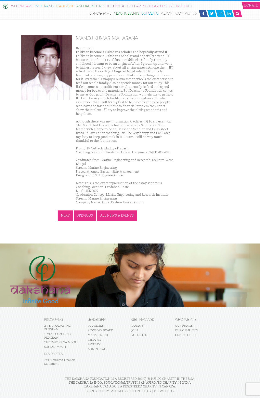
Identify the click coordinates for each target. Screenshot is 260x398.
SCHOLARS (150, 13)
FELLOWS (94, 339)
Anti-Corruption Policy (131, 391)
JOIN (134, 330)
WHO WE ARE (21, 6)
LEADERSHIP (65, 6)
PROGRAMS (44, 6)
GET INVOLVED (180, 6)
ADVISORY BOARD (100, 330)
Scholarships (155, 6)
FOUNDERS (95, 325)
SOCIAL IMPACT (55, 347)
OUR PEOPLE (184, 325)
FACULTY (94, 344)
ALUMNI (167, 13)
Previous (85, 215)
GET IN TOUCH (185, 335)
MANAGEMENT (98, 335)
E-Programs (100, 13)
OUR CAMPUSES (186, 330)
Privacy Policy (97, 391)
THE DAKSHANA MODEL (61, 342)
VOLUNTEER (139, 335)
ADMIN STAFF (97, 349)
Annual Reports (90, 6)
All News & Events (117, 215)
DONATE (137, 325)
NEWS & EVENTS (126, 13)
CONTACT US (186, 13)
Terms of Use (165, 391)
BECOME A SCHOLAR (124, 6)
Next (65, 215)
